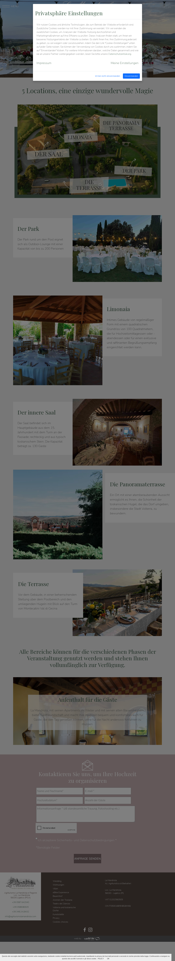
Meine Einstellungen (124, 63)
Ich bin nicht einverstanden (107, 76)
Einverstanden (131, 76)
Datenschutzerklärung (119, 54)
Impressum (44, 63)
